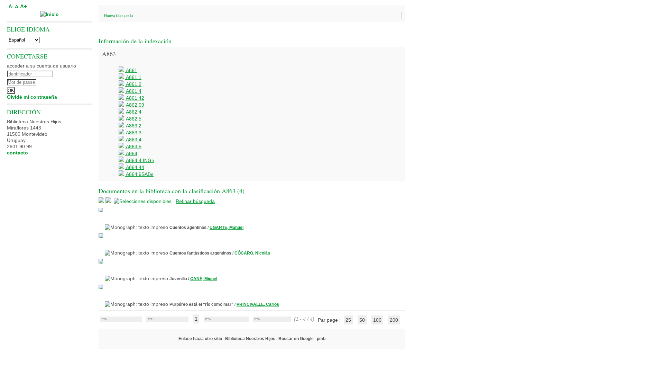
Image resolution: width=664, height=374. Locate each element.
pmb (321, 338)
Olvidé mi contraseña (32, 97)
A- (11, 6)
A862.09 (134, 105)
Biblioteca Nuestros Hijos (250, 338)
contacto (17, 152)
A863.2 (133, 125)
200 (394, 320)
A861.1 (133, 77)
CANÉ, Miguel (203, 278)
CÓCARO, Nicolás (252, 253)
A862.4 (133, 112)
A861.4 (133, 91)
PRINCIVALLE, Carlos (258, 304)
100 (377, 320)
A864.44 (134, 167)
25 (348, 320)
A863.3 (133, 132)
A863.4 (133, 139)
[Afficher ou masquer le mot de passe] (68, 81)
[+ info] (101, 210)
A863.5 (133, 146)
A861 (131, 70)
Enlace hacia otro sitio (200, 338)
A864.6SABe (139, 174)
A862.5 (133, 119)
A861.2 (133, 84)
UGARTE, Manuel (226, 227)
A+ (23, 6)
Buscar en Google (296, 338)
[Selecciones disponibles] (143, 201)
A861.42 (134, 98)
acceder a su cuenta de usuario (41, 66)
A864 (131, 153)
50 (362, 320)
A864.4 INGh (139, 160)
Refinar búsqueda (195, 201)
